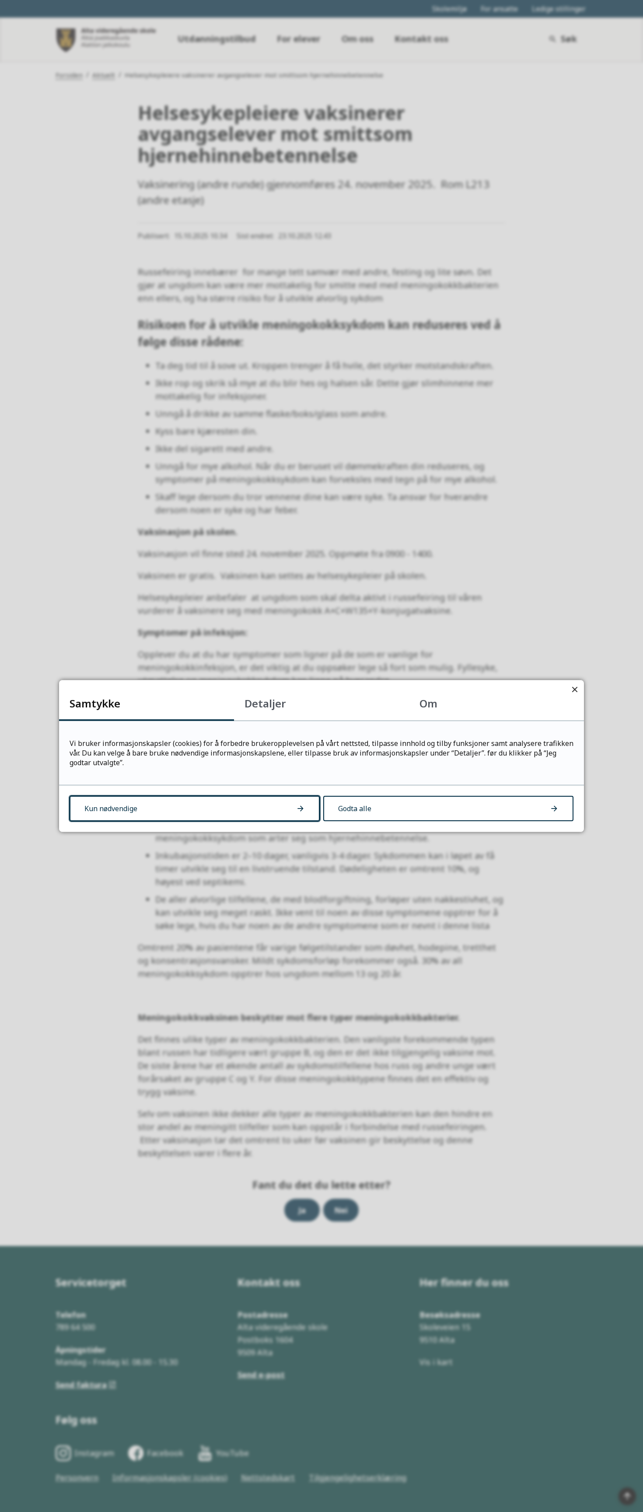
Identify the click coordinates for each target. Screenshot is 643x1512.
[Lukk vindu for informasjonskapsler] (574, 689)
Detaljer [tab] (265, 703)
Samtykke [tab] (95, 703)
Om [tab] (428, 703)
